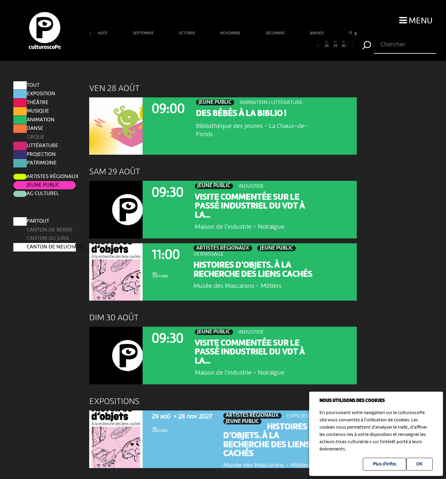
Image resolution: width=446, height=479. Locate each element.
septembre (144, 33)
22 (275, 44)
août (103, 33)
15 (214, 44)
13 (197, 44)
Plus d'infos (384, 464)
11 (179, 44)
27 (318, 44)
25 (301, 44)
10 (171, 44)
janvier (317, 33)
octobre (187, 33)
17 (231, 44)
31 (352, 44)
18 (240, 44)
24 (292, 44)
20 (257, 44)
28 (326, 44)
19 (249, 44)
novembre (231, 33)
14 (206, 44)
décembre (276, 33)
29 (335, 44)
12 (188, 44)
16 (223, 44)
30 (344, 44)
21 (266, 44)
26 (309, 44)
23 (284, 44)
